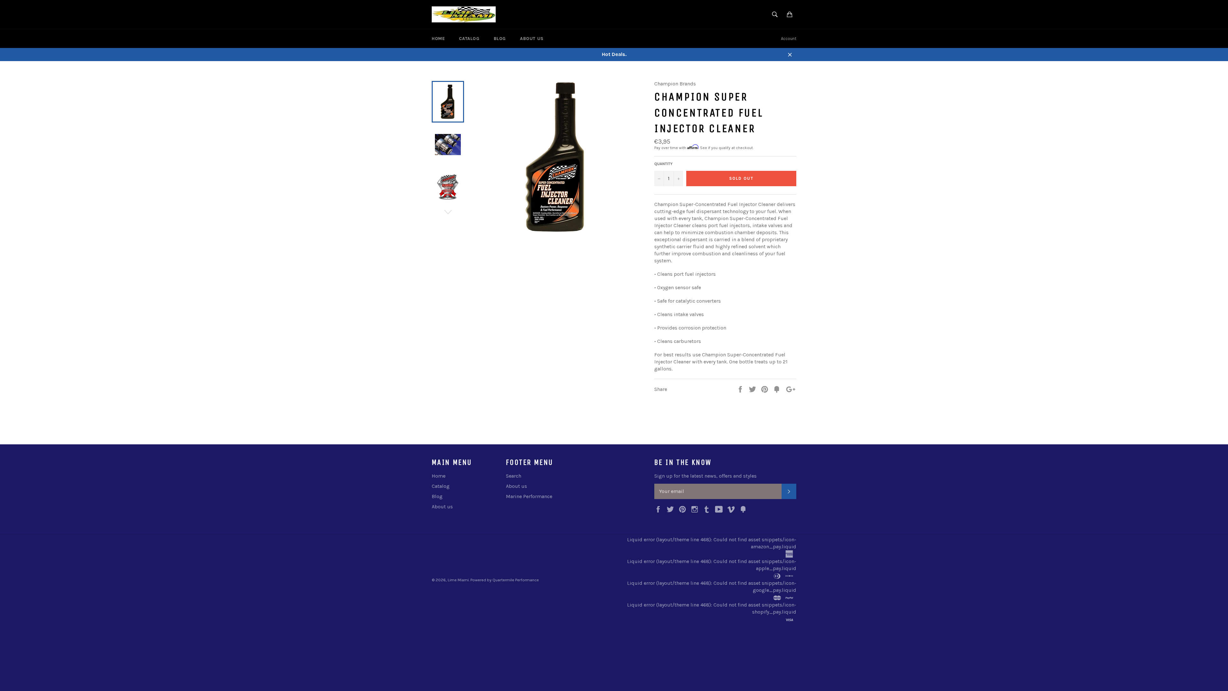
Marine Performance (529, 496)
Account (788, 38)
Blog (500, 38)
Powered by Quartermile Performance (504, 579)
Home (438, 38)
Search (513, 476)
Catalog (469, 38)
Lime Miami (458, 579)
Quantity (663, 164)
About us (532, 38)
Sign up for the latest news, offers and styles (705, 476)
